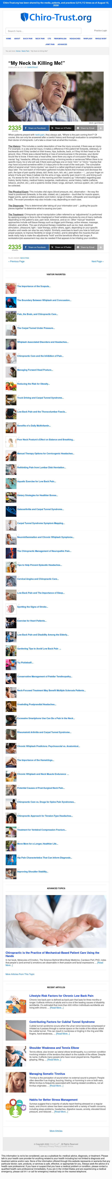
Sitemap (42, 1146)
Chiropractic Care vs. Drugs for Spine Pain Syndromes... (46, 801)
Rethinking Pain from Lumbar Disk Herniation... (41, 467)
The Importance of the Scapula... (34, 286)
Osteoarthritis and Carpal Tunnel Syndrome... (40, 509)
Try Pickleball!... (25, 662)
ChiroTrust (56, 17)
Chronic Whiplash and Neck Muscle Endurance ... (43, 774)
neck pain (40, 134)
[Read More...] (57, 1007)
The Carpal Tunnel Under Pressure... (36, 328)
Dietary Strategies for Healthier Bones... (37, 495)
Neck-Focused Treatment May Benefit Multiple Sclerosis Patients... (51, 690)
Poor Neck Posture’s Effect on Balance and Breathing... (45, 439)
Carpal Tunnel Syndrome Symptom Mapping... (41, 523)
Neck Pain (24, 258)
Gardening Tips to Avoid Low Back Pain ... (39, 648)
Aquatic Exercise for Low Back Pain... (36, 481)
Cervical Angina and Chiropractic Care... (38, 578)
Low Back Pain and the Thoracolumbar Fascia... (42, 411)
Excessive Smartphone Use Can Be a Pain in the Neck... (46, 718)
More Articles (56, 1130)
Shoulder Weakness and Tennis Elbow (54, 1048)
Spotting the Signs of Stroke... (32, 606)
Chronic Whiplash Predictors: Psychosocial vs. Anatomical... (48, 746)
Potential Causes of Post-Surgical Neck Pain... (41, 787)
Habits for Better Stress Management (53, 1100)
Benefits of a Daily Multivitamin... (34, 425)
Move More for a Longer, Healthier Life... (37, 843)
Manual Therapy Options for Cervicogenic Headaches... (45, 453)
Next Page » (98, 261)
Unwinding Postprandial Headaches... (36, 704)
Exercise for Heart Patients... (31, 620)
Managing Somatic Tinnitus (47, 1074)
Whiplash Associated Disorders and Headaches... (42, 341)
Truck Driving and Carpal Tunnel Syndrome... (40, 397)
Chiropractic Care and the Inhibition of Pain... (40, 355)
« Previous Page (16, 261)
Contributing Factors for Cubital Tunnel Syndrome (62, 1022)
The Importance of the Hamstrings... (35, 760)
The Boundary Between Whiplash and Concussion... (44, 300)
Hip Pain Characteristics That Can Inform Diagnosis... (44, 857)
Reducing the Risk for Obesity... (33, 383)
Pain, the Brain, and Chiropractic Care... (37, 314)
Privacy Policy (54, 1146)
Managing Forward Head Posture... (35, 369)
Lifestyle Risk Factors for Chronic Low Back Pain (61, 996)
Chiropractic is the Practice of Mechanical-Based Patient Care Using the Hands (52, 954)
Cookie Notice (67, 1146)
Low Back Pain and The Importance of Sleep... (41, 592)
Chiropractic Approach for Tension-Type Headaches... (45, 815)
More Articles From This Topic (20, 974)
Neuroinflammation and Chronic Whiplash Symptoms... (45, 537)
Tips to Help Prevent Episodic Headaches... (39, 564)
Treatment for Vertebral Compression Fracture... (41, 829)
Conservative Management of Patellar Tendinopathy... (44, 676)
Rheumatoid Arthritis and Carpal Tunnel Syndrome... (44, 732)
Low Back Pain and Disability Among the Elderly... (43, 634)
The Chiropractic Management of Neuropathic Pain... (44, 551)
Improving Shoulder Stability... (32, 871)
